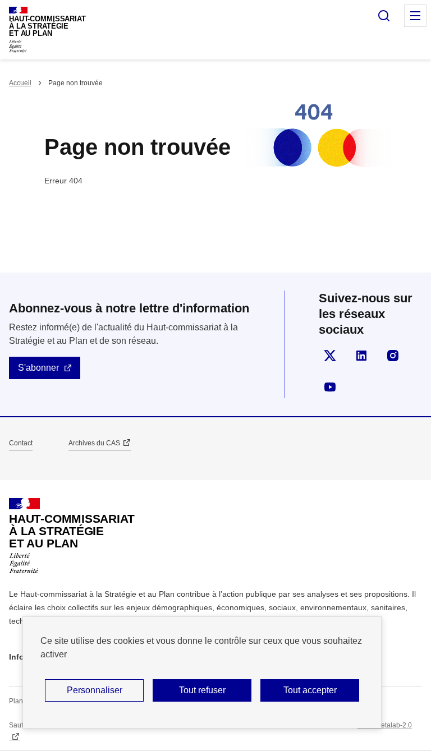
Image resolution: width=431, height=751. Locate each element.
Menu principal (415, 15)
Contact (21, 443)
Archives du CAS (94, 443)
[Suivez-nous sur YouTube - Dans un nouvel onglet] (330, 387)
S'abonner (38, 367)
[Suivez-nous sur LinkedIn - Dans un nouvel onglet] (361, 355)
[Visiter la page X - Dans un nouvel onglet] (330, 355)
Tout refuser (202, 690)
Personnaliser (94, 690)
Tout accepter (310, 690)
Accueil (20, 83)
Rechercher (384, 15)
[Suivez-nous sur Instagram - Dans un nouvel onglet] (393, 355)
